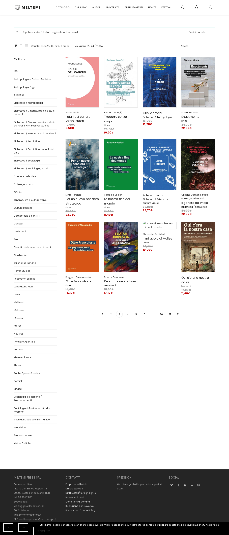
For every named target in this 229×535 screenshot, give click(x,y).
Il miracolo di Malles (157, 238)
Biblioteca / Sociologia (27, 160)
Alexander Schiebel (154, 234)
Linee (107, 125)
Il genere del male (194, 203)
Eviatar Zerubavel (114, 277)
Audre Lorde (72, 112)
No (23, 527)
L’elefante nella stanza (120, 281)
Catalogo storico (24, 184)
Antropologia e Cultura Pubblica (32, 79)
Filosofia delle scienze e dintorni (32, 247)
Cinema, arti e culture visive (30, 200)
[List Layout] (21, 46)
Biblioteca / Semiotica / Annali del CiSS (33, 151)
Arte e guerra (153, 195)
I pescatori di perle (24, 278)
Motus (17, 326)
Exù (16, 239)
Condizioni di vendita (78, 501)
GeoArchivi (20, 255)
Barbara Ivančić (113, 112)
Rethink (18, 381)
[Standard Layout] (16, 46)
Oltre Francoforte (78, 281)
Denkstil (18, 223)
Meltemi (186, 286)
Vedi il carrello (197, 32)
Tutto (99, 46)
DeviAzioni (110, 285)
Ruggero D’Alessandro (78, 277)
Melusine (19, 310)
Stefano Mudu (189, 112)
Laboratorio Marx (23, 286)
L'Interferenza (73, 194)
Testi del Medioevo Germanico (32, 419)
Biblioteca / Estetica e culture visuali (35, 133)
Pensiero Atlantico (24, 341)
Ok (8, 527)
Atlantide (19, 95)
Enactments (190, 117)
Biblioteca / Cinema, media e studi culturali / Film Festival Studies (34, 123)
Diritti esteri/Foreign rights (81, 493)
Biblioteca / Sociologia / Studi (31, 168)
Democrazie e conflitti (27, 215)
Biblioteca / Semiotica (194, 207)
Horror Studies (22, 271)
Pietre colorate (22, 357)
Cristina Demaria (191, 194)
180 (16, 71)
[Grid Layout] (27, 46)
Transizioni (20, 427)
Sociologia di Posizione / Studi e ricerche (32, 410)
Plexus (17, 365)
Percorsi (18, 349)
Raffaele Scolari (113, 194)
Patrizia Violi (197, 198)
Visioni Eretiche (22, 443)
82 (178, 314)
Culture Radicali (75, 120)
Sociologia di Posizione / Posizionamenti (28, 398)
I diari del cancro (78, 117)
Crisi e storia (152, 113)
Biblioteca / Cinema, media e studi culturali (34, 112)
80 (161, 314)
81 (170, 314)
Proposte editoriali (76, 484)
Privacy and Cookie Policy (80, 510)
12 (88, 46)
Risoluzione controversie (80, 506)
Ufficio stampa (74, 488)
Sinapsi (18, 389)
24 (92, 46)
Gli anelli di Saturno (25, 263)
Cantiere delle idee (25, 176)
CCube (18, 192)
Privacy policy (43, 531)
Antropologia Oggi (24, 87)
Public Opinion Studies (27, 373)
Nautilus (18, 334)
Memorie (19, 318)
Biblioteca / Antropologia (157, 117)
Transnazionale (23, 435)
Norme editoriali (75, 497)
